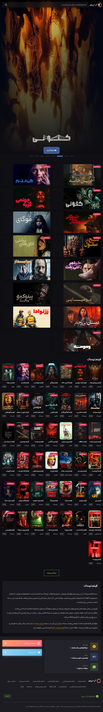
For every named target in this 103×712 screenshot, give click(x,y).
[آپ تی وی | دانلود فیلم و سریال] (96, 6)
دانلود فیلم (82, 681)
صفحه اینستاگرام (30, 643)
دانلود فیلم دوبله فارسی (78, 686)
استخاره (29, 686)
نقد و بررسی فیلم (40, 686)
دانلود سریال (11, 681)
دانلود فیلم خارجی (68, 681)
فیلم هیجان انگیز (58, 627)
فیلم (22, 686)
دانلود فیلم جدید (38, 681)
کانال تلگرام (32, 652)
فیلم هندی (62, 686)
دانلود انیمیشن (24, 681)
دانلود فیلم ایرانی (53, 681)
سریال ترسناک (39, 623)
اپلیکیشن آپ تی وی (50, 696)
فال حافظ (52, 686)
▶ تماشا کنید (52, 150)
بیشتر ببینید (51, 572)
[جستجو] (6, 5)
